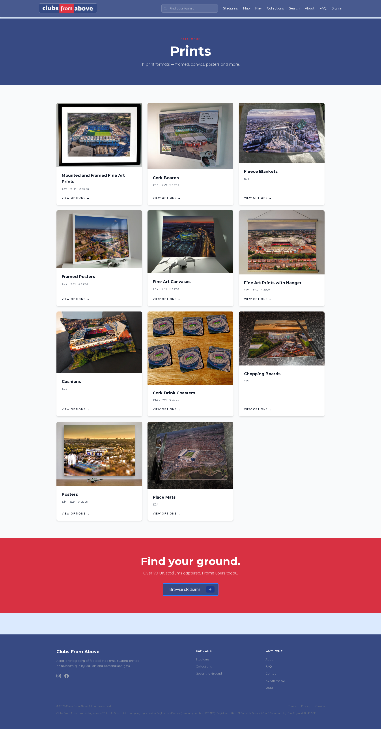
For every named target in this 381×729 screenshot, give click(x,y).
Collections (204, 666)
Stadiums (202, 659)
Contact (271, 673)
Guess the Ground (209, 673)
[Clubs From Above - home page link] (68, 8)
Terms (292, 706)
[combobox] (189, 8)
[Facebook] (66, 676)
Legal (269, 688)
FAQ (268, 666)
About (269, 659)
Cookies (320, 706)
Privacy (305, 706)
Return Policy (275, 680)
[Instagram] (58, 676)
